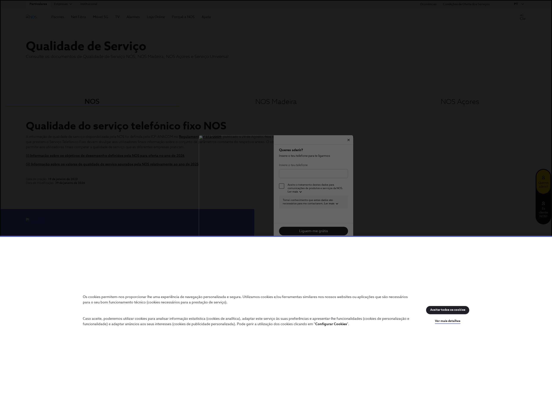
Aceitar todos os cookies (447, 309)
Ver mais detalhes (447, 321)
